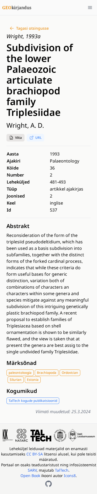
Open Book (30, 475)
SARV (32, 470)
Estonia (33, 379)
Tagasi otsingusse (32, 28)
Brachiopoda (46, 372)
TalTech (61, 470)
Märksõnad (21, 363)
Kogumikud (21, 391)
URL (38, 137)
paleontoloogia (20, 372)
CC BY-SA (35, 454)
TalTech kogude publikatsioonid (33, 400)
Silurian (16, 379)
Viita (18, 137)
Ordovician (70, 372)
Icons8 (70, 475)
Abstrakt (17, 226)
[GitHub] (48, 484)
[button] (15, 137)
